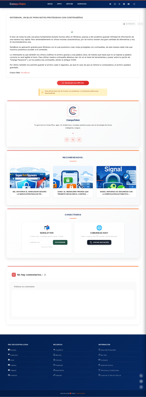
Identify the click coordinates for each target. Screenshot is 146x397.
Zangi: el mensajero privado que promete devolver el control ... (73, 193)
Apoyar (69, 4)
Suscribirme (60, 242)
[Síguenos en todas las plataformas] (79, 139)
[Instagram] (115, 4)
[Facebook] (110, 4)
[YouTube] (128, 4)
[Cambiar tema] (141, 376)
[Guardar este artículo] (141, 387)
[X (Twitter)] (119, 4)
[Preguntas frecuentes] (73, 139)
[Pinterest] (124, 4)
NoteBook (25, 72)
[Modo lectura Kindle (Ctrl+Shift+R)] (141, 381)
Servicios (81, 4)
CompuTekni (80, 393)
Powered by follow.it (46, 247)
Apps (59, 4)
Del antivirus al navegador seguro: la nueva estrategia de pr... (30, 193)
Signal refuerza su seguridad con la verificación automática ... (116, 193)
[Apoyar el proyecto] (66, 139)
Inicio (50, 4)
